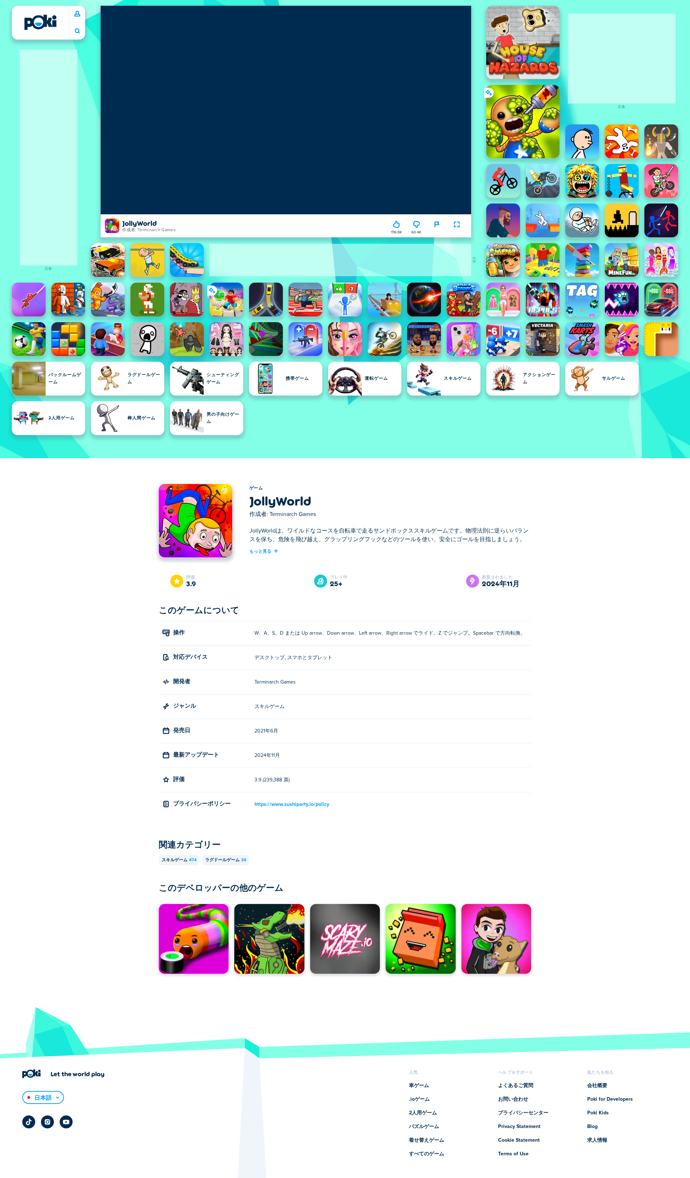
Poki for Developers (610, 1099)
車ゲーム (419, 1085)
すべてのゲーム (426, 1153)
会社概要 (597, 1085)
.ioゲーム (419, 1099)
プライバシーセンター (523, 1112)
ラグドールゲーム (225, 860)
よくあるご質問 (515, 1085)
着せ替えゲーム (426, 1140)
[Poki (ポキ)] (40, 22)
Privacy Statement (519, 1126)
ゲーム (256, 488)
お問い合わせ (513, 1099)
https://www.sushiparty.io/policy (291, 804)
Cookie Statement (519, 1140)
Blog (592, 1126)
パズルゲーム (424, 1126)
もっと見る (260, 550)
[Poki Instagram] (47, 1121)
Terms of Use (513, 1153)
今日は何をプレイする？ (77, 31)
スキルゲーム (179, 860)
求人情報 (597, 1140)
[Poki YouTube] (66, 1121)
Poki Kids (598, 1112)
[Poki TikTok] (28, 1121)
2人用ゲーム (423, 1112)
